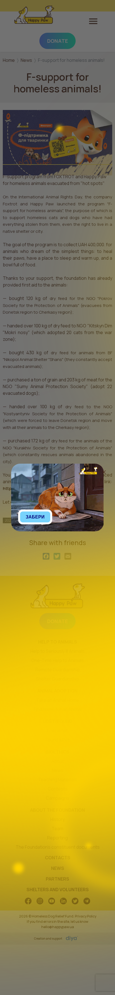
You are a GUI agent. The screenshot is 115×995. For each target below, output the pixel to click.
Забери (35, 517)
